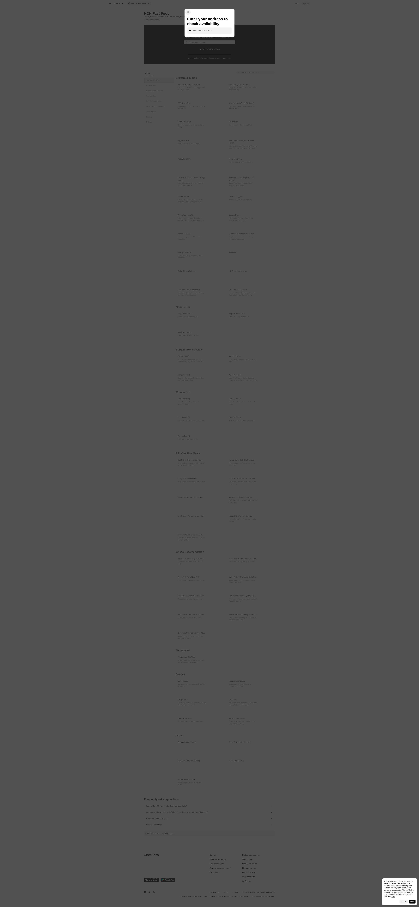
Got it (412, 901)
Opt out (403, 901)
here (393, 896)
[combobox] (211, 30)
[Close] (188, 12)
